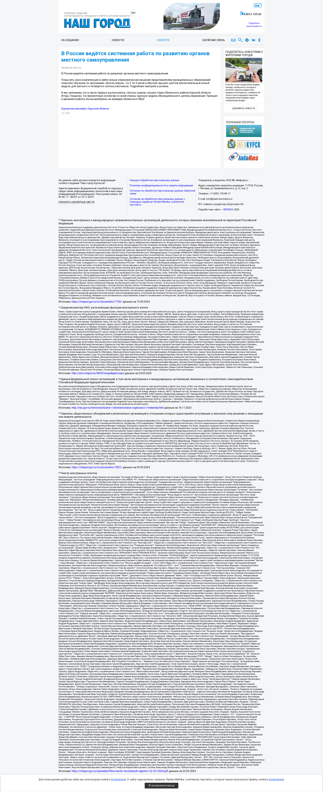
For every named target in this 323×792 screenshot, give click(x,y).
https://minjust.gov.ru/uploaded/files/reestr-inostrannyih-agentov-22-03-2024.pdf (120, 771)
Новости (118, 40)
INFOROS (228, 209)
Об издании (70, 40)
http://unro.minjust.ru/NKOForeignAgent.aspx (98, 373)
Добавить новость (243, 108)
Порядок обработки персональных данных (154, 180)
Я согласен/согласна (161, 785)
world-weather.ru (254, 26)
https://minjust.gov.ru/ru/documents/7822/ (97, 467)
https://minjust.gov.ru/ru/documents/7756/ (97, 301)
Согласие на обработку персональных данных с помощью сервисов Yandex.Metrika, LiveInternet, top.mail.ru (157, 202)
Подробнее (254, 23)
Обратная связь (213, 40)
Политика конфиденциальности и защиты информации (161, 185)
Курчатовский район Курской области (85, 108)
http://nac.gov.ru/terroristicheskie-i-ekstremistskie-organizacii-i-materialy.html (118, 407)
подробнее (118, 779)
